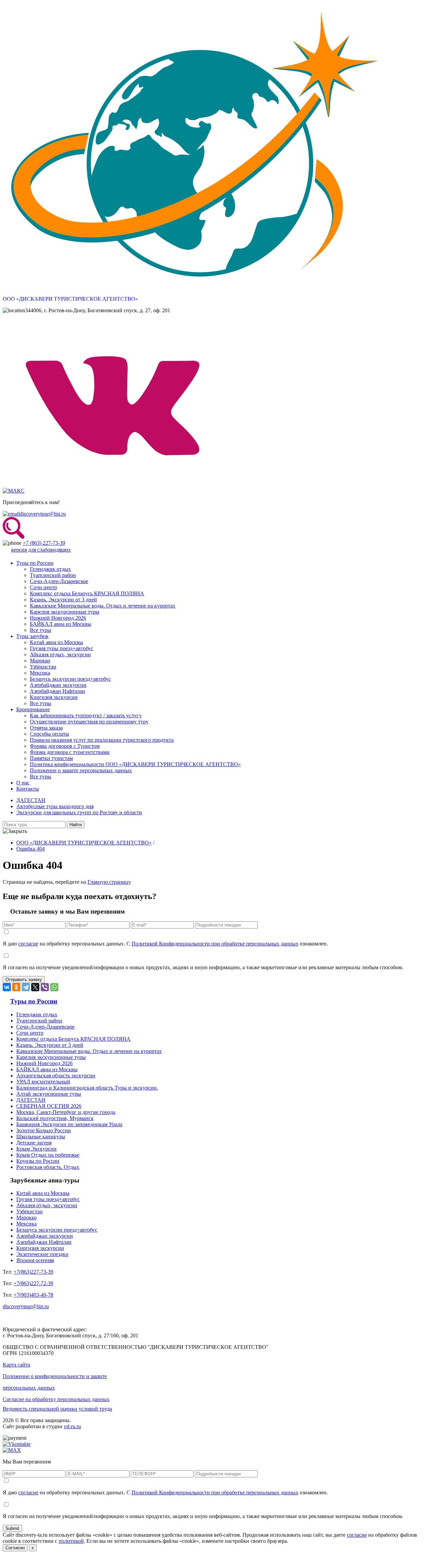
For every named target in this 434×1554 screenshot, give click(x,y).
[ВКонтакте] (7, 987)
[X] (35, 987)
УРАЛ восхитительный (43, 1081)
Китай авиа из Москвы (56, 642)
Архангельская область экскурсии (55, 1075)
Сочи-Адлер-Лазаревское (59, 581)
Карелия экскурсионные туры (64, 612)
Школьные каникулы (40, 1136)
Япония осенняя (35, 1260)
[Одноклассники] (16, 987)
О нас (22, 782)
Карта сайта (16, 1365)
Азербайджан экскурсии (58, 685)
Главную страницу (109, 882)
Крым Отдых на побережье (47, 1155)
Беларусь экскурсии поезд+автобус (70, 679)
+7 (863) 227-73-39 (44, 543)
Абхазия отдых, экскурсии (60, 654)
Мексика (40, 673)
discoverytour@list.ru (43, 514)
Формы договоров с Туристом (65, 746)
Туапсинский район (53, 575)
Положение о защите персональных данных (81, 770)
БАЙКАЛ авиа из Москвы (60, 624)
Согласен (15, 1547)
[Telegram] (26, 987)
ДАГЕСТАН (30, 800)
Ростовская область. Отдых (47, 1167)
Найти (76, 824)
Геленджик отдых (50, 569)
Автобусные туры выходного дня (55, 806)
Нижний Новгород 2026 (58, 618)
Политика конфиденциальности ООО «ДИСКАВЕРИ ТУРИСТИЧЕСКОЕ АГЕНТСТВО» (135, 764)
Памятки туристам (51, 758)
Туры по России (35, 563)
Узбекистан (43, 667)
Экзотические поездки (42, 1254)
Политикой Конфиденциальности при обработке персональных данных (215, 944)
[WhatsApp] (54, 987)
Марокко (40, 660)
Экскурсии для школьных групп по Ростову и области (79, 812)
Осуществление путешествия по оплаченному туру (89, 721)
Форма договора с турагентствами (70, 752)
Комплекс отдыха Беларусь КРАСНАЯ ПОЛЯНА (87, 593)
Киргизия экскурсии (54, 697)
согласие (28, 944)
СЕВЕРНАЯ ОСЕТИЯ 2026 (48, 1106)
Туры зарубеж (32, 636)
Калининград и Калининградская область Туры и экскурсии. (87, 1088)
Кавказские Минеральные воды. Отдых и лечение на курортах (102, 606)
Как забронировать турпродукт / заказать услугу (86, 715)
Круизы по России (37, 1161)
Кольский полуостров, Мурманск (55, 1118)
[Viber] (45, 987)
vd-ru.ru (72, 1426)
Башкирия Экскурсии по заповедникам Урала (69, 1124)
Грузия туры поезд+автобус (61, 648)
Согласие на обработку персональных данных (56, 1399)
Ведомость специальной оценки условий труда (57, 1409)
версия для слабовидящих (41, 550)
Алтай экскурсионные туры (48, 1094)
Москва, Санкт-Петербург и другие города (65, 1112)
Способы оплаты (49, 734)
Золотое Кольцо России (43, 1130)
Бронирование (33, 709)
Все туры (40, 630)
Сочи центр (43, 587)
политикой (71, 1541)
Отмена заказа (46, 728)
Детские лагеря (34, 1142)
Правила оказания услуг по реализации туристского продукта (102, 740)
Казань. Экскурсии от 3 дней (63, 599)
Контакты (27, 789)
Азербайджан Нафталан (57, 691)
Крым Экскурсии (36, 1149)
